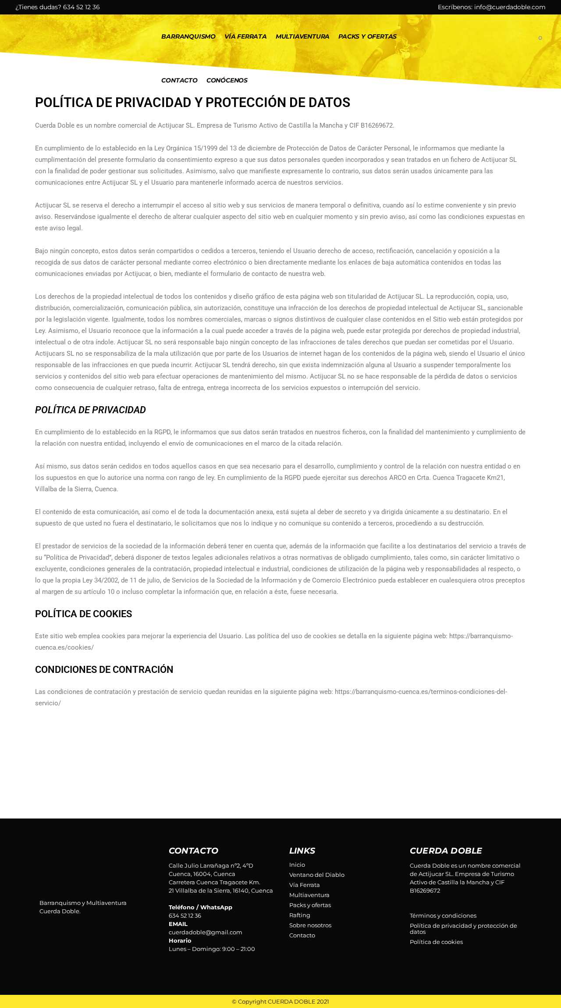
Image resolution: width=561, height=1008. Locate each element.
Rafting (299, 915)
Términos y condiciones (443, 915)
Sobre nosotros (310, 925)
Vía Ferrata (304, 885)
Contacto (302, 935)
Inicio (297, 864)
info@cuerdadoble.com (510, 7)
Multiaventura (309, 895)
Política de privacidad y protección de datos (463, 928)
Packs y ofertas (310, 905)
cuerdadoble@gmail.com (205, 932)
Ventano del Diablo (316, 875)
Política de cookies (436, 942)
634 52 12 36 (81, 7)
